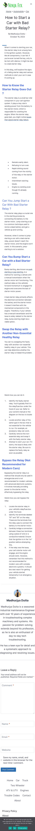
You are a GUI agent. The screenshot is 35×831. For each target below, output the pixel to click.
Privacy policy (22, 828)
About (17, 800)
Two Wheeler (17, 785)
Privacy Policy (9, 811)
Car (27, 11)
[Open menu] (31, 3)
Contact (26, 795)
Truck (25, 780)
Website (6, 750)
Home (8, 11)
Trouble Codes (12, 795)
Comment (8, 685)
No (15, 828)
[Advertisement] (17, 142)
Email (5, 737)
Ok (10, 828)
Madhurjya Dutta (18, 34)
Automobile (18, 11)
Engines (24, 790)
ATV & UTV (12, 790)
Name (6, 724)
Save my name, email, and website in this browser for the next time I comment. (17, 760)
